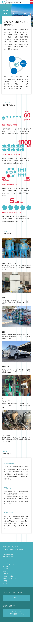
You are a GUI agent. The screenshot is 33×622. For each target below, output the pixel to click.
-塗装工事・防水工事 (8, 576)
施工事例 (5, 566)
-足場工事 (5, 573)
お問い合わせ (16, 598)
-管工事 (5, 581)
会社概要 (5, 568)
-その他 (5, 583)
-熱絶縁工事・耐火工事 (9, 578)
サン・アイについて (8, 564)
